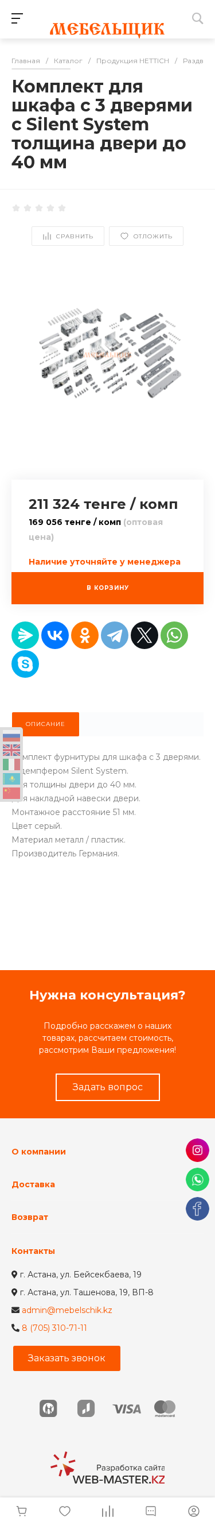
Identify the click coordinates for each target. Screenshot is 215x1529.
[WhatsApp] (174, 635)
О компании (38, 1151)
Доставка (33, 1184)
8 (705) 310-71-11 (54, 1328)
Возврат (29, 1217)
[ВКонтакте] (55, 635)
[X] (144, 635)
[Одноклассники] (85, 635)
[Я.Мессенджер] (25, 635)
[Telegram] (114, 635)
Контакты (33, 1251)
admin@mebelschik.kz (67, 1310)
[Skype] (25, 664)
